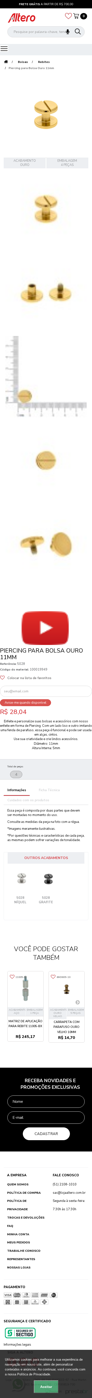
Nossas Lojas (18, 1267)
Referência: (8, 664)
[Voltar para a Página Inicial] (6, 62)
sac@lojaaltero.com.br (69, 1193)
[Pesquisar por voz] (68, 32)
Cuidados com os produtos (28, 800)
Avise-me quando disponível (25, 702)
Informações (16, 790)
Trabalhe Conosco (23, 1251)
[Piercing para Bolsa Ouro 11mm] (46, 209)
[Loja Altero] (21, 17)
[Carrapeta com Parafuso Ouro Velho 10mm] (67, 989)
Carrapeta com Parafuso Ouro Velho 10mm (66, 1027)
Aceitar (46, 1387)
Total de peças (15, 766)
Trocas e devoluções (25, 1218)
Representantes (21, 1259)
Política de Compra (24, 1193)
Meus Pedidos (18, 1242)
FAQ (10, 1226)
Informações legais (17, 1344)
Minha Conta (18, 1234)
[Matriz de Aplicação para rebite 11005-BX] (25, 989)
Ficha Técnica (49, 790)
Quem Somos (17, 1184)
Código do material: (14, 669)
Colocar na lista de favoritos (29, 678)
